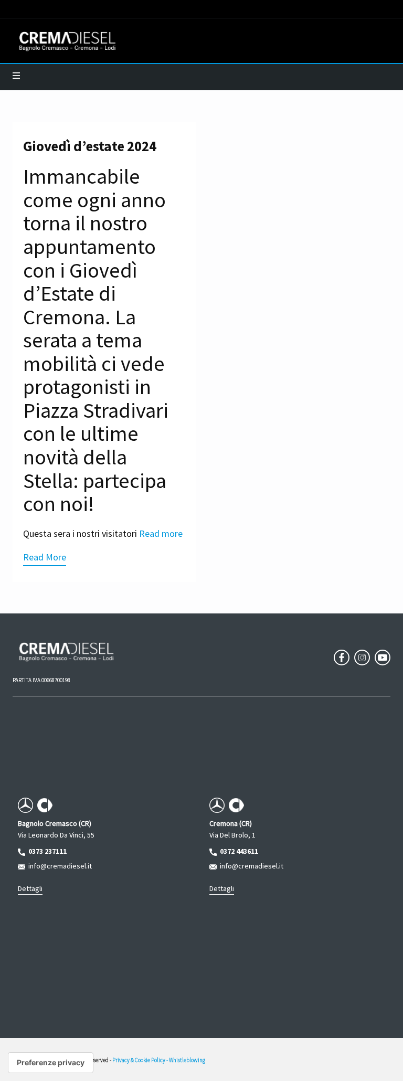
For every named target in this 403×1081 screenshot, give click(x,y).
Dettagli (30, 888)
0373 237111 (46, 851)
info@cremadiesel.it (58, 866)
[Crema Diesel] (67, 41)
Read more (161, 533)
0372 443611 (237, 851)
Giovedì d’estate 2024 (89, 146)
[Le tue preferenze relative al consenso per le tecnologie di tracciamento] (50, 1063)
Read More (44, 557)
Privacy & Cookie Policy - (140, 1060)
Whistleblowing (187, 1060)
